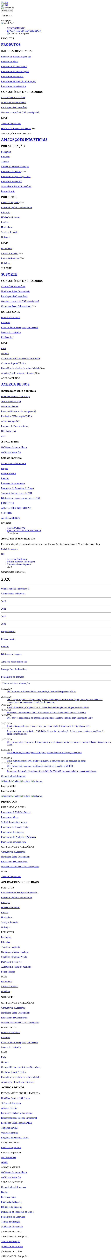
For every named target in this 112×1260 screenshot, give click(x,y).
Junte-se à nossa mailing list (14, 661)
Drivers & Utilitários (10, 317)
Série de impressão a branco (14, 822)
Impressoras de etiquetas (12, 76)
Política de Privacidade (12, 1226)
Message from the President (14, 669)
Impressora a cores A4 (11, 181)
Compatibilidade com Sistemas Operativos (20, 358)
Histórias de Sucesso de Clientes (16, 128)
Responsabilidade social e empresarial (18, 411)
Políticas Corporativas (11, 1147)
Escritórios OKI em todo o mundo (17, 1113)
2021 (3, 616)
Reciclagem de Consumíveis (14, 107)
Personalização (8, 191)
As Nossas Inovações (11, 452)
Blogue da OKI (8, 631)
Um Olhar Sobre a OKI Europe (15, 396)
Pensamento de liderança (12, 677)
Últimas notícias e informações (21, 561)
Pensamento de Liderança (13, 1217)
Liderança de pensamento (13, 483)
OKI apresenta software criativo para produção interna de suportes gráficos (41, 691)
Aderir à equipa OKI (10, 421)
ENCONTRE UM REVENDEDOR (24, 31)
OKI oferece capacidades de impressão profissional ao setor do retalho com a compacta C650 (50, 718)
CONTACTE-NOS (16, 28)
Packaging (6, 152)
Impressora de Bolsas (11, 171)
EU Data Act (7, 337)
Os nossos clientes (9, 406)
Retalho (4, 222)
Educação (5, 212)
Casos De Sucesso (9, 253)
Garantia (5, 353)
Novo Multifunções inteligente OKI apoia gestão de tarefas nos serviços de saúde (44, 752)
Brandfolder (6, 248)
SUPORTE (9, 274)
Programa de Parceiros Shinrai (15, 426)
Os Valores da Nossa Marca (14, 447)
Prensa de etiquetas (10, 202)
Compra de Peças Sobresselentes (16, 306)
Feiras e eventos (8, 473)
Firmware (5, 322)
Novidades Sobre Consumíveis (15, 291)
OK (3, 554)
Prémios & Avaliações (11, 1202)
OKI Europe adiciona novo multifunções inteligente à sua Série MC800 (40, 766)
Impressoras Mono (9, 61)
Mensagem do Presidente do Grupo (17, 488)
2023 (3, 601)
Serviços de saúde (9, 232)
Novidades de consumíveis (13, 102)
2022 (3, 609)
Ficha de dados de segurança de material (19, 327)
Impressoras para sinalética (13, 86)
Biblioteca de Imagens (11, 1207)
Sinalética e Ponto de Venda (14, 957)
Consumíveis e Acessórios (13, 97)
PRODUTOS (11, 44)
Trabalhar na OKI (9, 1128)
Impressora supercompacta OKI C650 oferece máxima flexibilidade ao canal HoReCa (46, 712)
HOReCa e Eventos (10, 217)
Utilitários (5, 263)
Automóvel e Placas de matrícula (16, 186)
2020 (3, 624)
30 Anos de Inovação (11, 401)
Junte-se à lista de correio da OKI (16, 493)
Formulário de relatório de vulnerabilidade (20, 368)
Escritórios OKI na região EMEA (16, 416)
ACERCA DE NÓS (15, 384)
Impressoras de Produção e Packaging (18, 81)
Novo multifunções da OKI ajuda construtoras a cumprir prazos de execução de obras (46, 760)
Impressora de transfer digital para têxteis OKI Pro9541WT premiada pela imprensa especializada (51, 771)
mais (3, 436)
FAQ (3, 348)
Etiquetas (5, 156)
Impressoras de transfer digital (15, 71)
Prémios (5, 478)
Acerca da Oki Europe (17, 559)
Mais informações (9, 549)
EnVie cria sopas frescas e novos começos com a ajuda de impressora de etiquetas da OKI (48, 726)
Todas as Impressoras (11, 123)
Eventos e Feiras (8, 1197)
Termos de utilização (10, 1221)
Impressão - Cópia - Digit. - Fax (15, 176)
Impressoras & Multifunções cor (16, 56)
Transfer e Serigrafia (10, 947)
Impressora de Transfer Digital (15, 827)
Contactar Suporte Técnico (13, 363)
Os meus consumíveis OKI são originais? (20, 112)
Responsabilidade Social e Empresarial (19, 1118)
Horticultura (6, 227)
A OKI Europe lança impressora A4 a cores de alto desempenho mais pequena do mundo (48, 707)
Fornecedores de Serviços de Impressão (19, 892)
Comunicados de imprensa (19, 564)
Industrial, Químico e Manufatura (16, 207)
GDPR (4, 1162)
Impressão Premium (10, 258)
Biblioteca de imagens (11, 654)
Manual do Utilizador (11, 332)
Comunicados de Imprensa (13, 463)
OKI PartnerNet (8, 431)
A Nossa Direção (9, 1108)
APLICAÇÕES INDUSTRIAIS (24, 139)
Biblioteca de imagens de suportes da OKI (20, 498)
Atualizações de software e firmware (18, 373)
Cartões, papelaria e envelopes (15, 166)
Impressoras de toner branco (14, 66)
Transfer (5, 161)
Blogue (4, 468)
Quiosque (5, 237)
